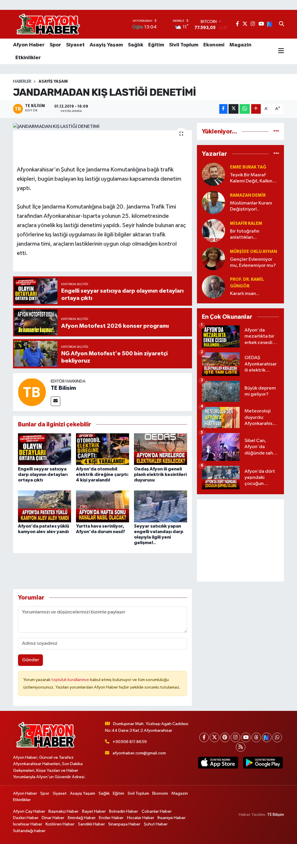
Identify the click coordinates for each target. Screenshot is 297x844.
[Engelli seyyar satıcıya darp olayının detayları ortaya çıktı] (44, 449)
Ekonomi (213, 45)
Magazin (240, 45)
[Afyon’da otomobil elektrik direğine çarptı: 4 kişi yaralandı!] (102, 449)
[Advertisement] (240, 540)
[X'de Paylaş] (233, 109)
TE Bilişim (275, 814)
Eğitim (156, 45)
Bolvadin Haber (123, 811)
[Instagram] (235, 737)
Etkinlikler (28, 57)
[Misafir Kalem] (213, 230)
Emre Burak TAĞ (248, 167)
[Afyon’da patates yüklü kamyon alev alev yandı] (44, 506)
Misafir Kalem (246, 223)
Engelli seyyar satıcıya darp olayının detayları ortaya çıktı (43, 474)
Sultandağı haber (29, 831)
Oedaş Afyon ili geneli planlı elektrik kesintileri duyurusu (160, 474)
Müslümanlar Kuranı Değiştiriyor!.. (251, 206)
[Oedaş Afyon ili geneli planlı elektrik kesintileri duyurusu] (160, 449)
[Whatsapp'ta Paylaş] (245, 109)
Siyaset (75, 45)
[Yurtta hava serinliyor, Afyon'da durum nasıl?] (102, 506)
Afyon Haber (29, 45)
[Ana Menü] (281, 51)
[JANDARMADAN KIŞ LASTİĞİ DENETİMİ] (102, 127)
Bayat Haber (94, 811)
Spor (55, 45)
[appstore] (218, 763)
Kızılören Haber (60, 824)
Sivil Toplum (183, 45)
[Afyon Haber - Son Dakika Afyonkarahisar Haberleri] (48, 24)
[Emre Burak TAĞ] (213, 174)
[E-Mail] (55, 401)
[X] (214, 737)
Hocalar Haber (140, 818)
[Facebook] (204, 737)
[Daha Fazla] (256, 109)
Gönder (30, 660)
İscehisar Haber (27, 824)
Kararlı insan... (244, 293)
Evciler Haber (111, 818)
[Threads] (256, 737)
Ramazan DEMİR (248, 195)
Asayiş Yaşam (106, 45)
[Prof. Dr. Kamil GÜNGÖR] (213, 286)
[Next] (266, 737)
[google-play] (263, 763)
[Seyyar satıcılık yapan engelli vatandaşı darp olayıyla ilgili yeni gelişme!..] (160, 506)
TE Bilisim (63, 388)
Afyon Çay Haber (29, 811)
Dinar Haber (53, 818)
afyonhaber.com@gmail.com (139, 753)
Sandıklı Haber (91, 824)
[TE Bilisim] (32, 392)
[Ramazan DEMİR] (213, 202)
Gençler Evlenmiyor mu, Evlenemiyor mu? (253, 262)
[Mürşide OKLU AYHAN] (213, 258)
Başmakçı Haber (63, 811)
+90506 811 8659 (130, 742)
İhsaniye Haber (171, 818)
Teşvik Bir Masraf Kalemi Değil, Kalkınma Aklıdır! (254, 178)
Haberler (22, 81)
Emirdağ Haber (82, 818)
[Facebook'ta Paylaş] (223, 109)
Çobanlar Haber (157, 811)
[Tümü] (276, 131)
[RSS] (240, 747)
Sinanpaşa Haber (124, 824)
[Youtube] (246, 737)
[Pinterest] (225, 737)
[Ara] (281, 24)
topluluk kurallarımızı (70, 680)
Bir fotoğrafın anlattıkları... (244, 234)
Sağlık (135, 45)
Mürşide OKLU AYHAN (253, 251)
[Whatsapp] (277, 737)
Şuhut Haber (156, 824)
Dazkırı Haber (26, 818)
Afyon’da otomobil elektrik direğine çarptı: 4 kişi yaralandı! (102, 474)
